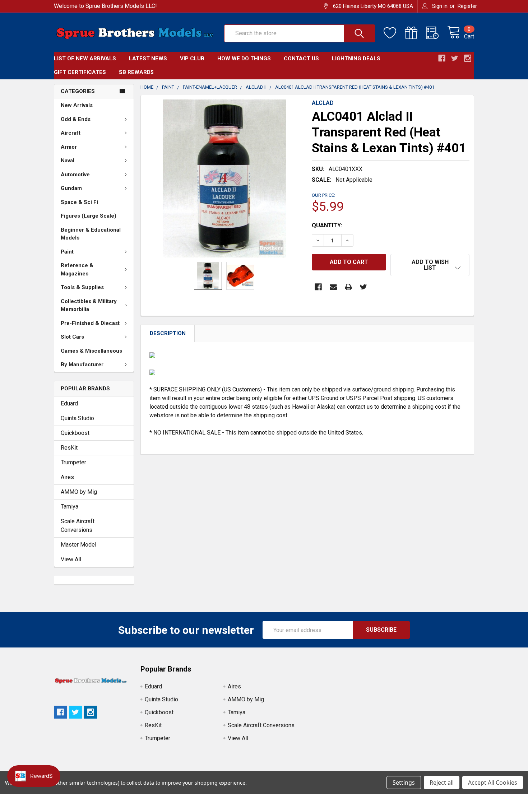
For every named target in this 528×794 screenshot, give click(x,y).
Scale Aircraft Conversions (77, 525)
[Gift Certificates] (415, 33)
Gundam (71, 188)
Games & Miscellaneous (91, 351)
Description (168, 333)
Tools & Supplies (82, 287)
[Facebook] (318, 286)
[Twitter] (363, 286)
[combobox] (299, 33)
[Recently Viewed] (436, 33)
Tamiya (69, 506)
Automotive (75, 174)
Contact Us (301, 58)
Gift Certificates (80, 72)
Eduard (69, 403)
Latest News (148, 58)
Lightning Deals (356, 58)
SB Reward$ (136, 72)
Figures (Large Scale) (88, 216)
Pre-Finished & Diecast (90, 323)
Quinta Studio (77, 418)
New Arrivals (77, 105)
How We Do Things (244, 58)
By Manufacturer (82, 364)
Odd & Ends (76, 119)
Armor (69, 147)
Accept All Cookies (492, 782)
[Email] (333, 286)
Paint (67, 252)
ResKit (69, 447)
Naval (67, 160)
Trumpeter (73, 462)
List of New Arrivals (85, 58)
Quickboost (75, 432)
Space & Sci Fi (79, 202)
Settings (404, 782)
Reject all (442, 782)
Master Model (78, 544)
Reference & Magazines (77, 269)
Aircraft (70, 133)
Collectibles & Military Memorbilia (89, 305)
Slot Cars (72, 337)
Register (467, 6)
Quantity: (327, 225)
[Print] (348, 286)
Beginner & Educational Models (91, 234)
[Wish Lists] (394, 33)
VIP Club (192, 58)
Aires (67, 477)
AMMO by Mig (79, 491)
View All (71, 559)
